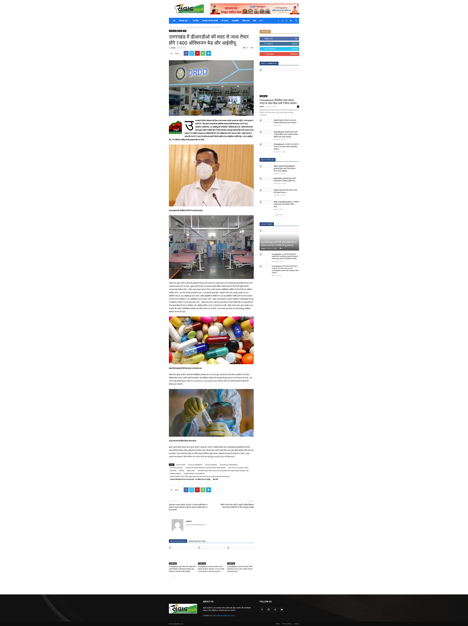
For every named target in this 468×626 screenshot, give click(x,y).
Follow (294, 44)
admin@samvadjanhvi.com (224, 615)
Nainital (181, 470)
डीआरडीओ (215, 479)
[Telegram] (208, 53)
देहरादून (179, 31)
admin (173, 48)
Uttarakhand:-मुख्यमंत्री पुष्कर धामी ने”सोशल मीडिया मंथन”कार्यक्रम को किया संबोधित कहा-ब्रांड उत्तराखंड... (286, 134)
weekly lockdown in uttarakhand (194, 473)
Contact (296, 624)
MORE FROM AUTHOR (197, 541)
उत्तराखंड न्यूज (183, 21)
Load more (278, 215)
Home (171, 27)
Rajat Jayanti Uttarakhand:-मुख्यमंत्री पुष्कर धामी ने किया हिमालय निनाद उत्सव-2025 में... (285, 168)
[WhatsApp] (202, 53)
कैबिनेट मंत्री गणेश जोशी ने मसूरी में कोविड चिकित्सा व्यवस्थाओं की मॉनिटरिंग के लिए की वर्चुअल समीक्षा (237, 506)
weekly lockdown (175, 473)
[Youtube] (291, 21)
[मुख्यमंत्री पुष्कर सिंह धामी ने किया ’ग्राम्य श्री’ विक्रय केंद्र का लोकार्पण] (266, 193)
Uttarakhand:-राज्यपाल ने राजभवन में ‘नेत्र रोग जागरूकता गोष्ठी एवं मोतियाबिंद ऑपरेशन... (286, 146)
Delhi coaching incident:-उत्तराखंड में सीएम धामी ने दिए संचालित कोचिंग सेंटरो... (286, 204)
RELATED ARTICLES (178, 541)
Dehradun (173, 470)
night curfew (191, 470)
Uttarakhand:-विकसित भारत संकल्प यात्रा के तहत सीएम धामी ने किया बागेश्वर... (279, 102)
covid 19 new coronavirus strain (238, 467)
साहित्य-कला (246, 21)
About (278, 624)
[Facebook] (278, 21)
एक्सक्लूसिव (235, 21)
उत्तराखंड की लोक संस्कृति (210, 21)
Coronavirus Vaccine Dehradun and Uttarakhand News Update (205, 467)
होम (174, 21)
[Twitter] (286, 21)
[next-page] (174, 576)
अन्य (260, 21)
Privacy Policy (287, 624)
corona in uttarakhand (195, 465)
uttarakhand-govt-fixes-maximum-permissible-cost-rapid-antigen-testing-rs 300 (223, 470)
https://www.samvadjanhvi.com (196, 525)
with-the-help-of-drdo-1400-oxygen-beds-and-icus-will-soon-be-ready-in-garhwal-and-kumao (200, 476)
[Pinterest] (197, 53)
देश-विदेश (196, 21)
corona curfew (180, 465)
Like (296, 38)
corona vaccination (211, 465)
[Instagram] (282, 21)
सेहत (254, 21)
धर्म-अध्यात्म (224, 21)
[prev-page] (170, 576)
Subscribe (293, 54)
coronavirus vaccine (176, 467)
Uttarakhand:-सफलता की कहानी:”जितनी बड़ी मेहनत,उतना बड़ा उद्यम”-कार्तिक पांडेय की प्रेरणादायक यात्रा (239, 569)
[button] (296, 21)
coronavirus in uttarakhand (228, 465)
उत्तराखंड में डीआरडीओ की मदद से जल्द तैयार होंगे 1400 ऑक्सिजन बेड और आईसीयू (190, 479)
